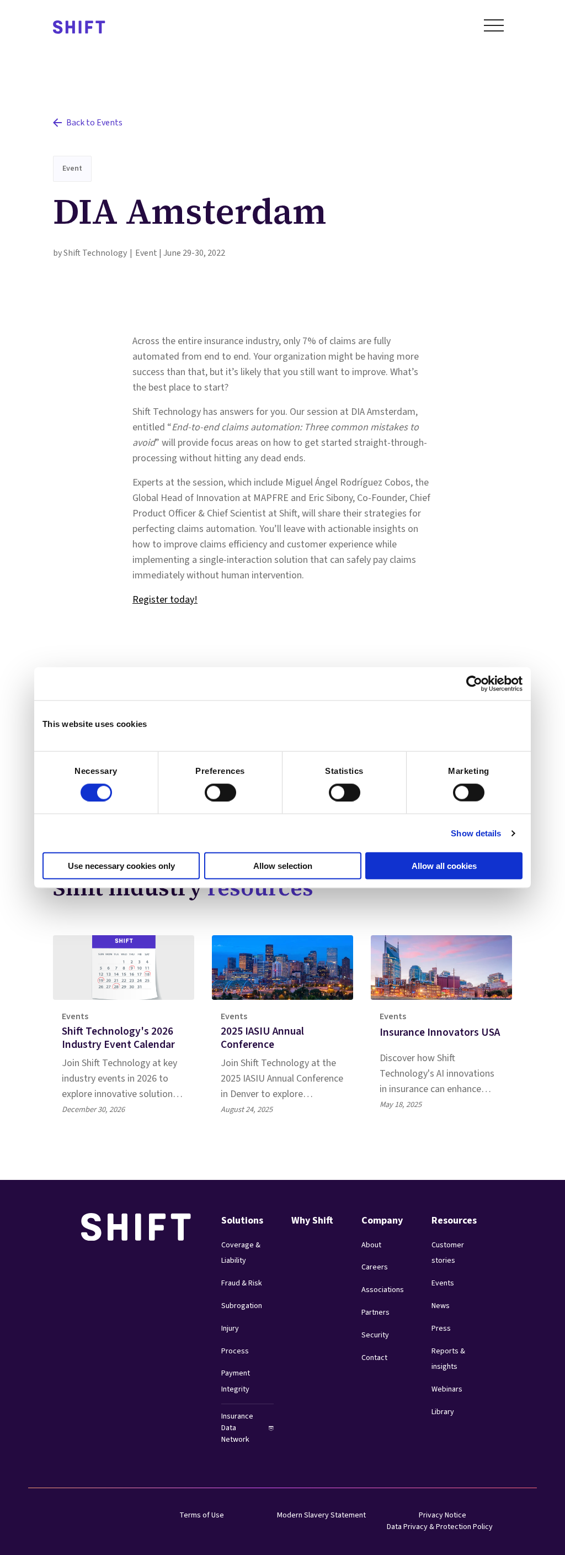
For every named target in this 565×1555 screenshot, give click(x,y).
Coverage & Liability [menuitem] (240, 1253)
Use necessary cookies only (121, 866)
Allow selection (282, 866)
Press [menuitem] (441, 1328)
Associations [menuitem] (382, 1289)
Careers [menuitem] (374, 1267)
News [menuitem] (440, 1305)
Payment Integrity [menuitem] (235, 1381)
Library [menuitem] (442, 1411)
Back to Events (94, 123)
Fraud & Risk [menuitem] (241, 1283)
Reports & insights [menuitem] (448, 1359)
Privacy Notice (442, 1515)
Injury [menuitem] (230, 1328)
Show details (476, 832)
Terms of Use (201, 1515)
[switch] (210, 788)
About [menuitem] (371, 1245)
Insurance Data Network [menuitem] (237, 1428)
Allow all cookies (444, 866)
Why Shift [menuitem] (312, 1220)
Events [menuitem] (442, 1283)
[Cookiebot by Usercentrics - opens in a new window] (474, 683)
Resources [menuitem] (454, 1220)
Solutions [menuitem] (242, 1220)
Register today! (165, 600)
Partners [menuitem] (375, 1312)
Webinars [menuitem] (446, 1389)
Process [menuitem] (235, 1351)
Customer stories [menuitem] (447, 1253)
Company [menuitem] (382, 1220)
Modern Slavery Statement (321, 1515)
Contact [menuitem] (374, 1357)
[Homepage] (79, 27)
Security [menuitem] (375, 1335)
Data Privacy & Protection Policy (440, 1526)
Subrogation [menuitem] (241, 1305)
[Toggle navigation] (494, 27)
